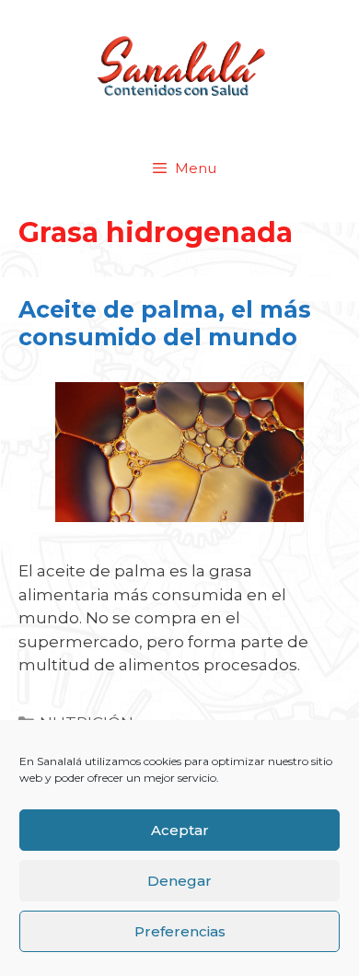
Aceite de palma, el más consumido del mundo (164, 323)
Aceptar (180, 830)
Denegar (179, 880)
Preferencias (180, 931)
